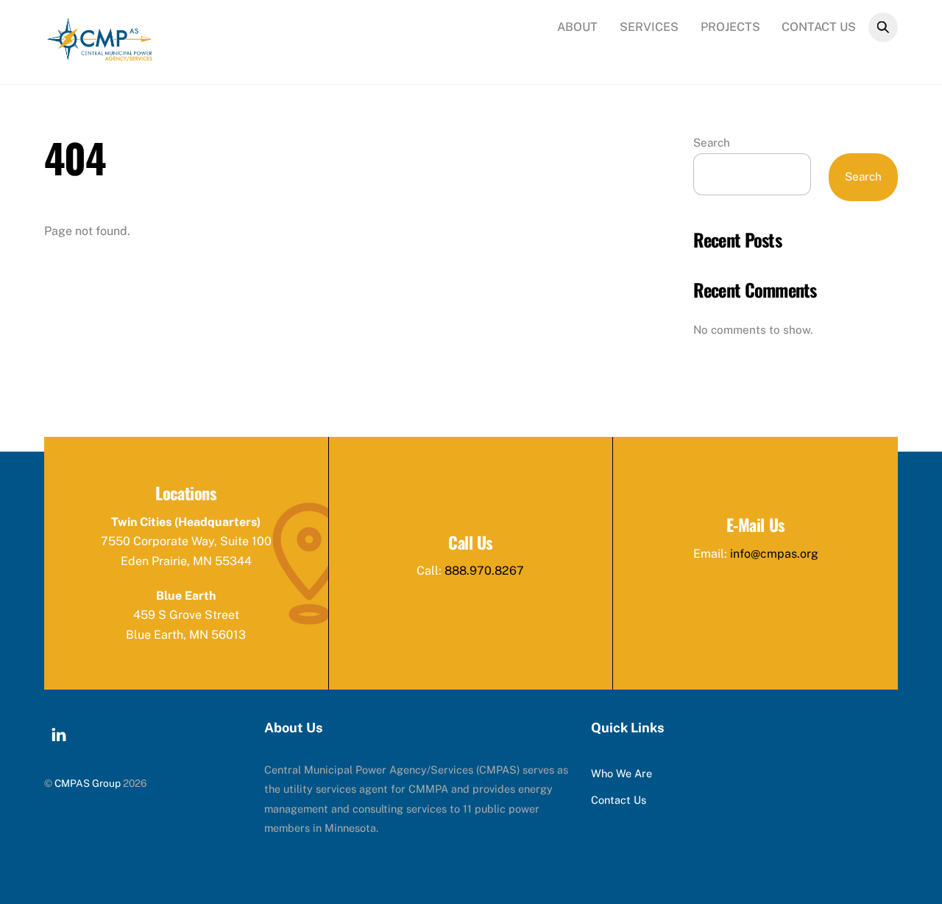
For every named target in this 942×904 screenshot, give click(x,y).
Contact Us (819, 27)
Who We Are (621, 773)
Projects (730, 27)
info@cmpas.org (774, 554)
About (577, 27)
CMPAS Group (87, 783)
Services (649, 27)
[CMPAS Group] (99, 54)
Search (711, 142)
